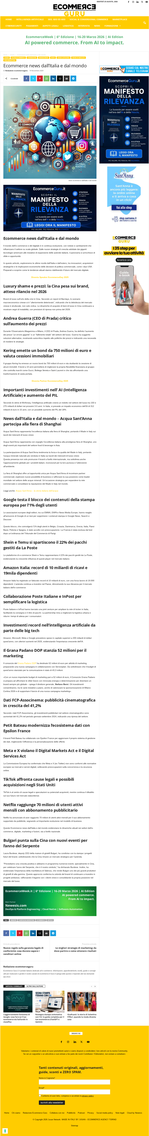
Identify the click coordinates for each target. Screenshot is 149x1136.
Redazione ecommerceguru (16, 70)
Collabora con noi (57, 1113)
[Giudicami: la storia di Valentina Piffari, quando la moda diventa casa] (81, 1001)
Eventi (12, 55)
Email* (41, 1088)
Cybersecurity (14, 25)
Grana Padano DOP (27, 663)
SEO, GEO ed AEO (56, 19)
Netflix (50, 920)
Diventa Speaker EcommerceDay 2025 (50, 277)
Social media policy (104, 1113)
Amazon (13, 920)
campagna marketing (26, 920)
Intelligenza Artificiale (30, 19)
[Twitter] (142, 2)
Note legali (120, 1113)
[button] (144, 23)
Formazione (111, 25)
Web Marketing (9, 60)
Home (9, 19)
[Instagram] (133, 2)
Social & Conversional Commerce (89, 19)
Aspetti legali (50, 25)
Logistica (68, 25)
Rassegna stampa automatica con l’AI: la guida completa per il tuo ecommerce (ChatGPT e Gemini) (49, 1018)
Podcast (81, 1113)
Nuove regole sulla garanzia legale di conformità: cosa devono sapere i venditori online (23, 950)
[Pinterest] (40, 78)
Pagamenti (32, 25)
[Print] (67, 78)
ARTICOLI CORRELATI (14, 986)
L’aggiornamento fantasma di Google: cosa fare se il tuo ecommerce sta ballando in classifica (16, 1018)
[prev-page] (91, 986)
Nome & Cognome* (47, 1078)
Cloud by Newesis (134, 1113)
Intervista (84, 25)
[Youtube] (146, 2)
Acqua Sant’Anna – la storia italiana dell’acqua (37, 491)
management (43, 58)
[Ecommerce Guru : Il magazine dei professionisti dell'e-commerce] (74, 10)
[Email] (60, 78)
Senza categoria (63, 58)
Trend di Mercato (78, 58)
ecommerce (41, 920)
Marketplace (119, 19)
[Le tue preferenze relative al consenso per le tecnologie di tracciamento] (5, 1131)
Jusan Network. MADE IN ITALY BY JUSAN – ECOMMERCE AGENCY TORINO (82, 1119)
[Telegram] (73, 78)
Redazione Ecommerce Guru (35, 1113)
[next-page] (95, 986)
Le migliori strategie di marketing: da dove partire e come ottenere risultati (75, 949)
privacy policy (88, 1096)
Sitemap (74, 1126)
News (97, 25)
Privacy (90, 1113)
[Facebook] (128, 2)
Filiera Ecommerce (18, 58)
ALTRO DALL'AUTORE (35, 986)
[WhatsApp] (46, 78)
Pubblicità (71, 1113)
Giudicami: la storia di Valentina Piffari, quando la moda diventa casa (81, 1017)
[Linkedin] (137, 2)
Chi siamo (16, 1113)
